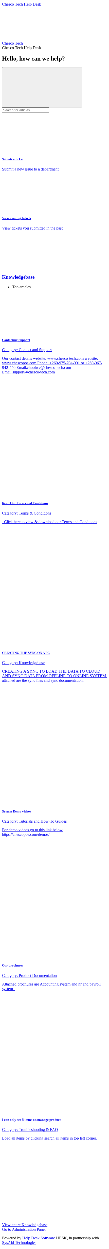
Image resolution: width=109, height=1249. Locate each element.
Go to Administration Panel (24, 1229)
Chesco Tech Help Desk (21, 4)
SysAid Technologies (19, 1242)
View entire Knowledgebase (24, 1225)
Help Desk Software (38, 1238)
